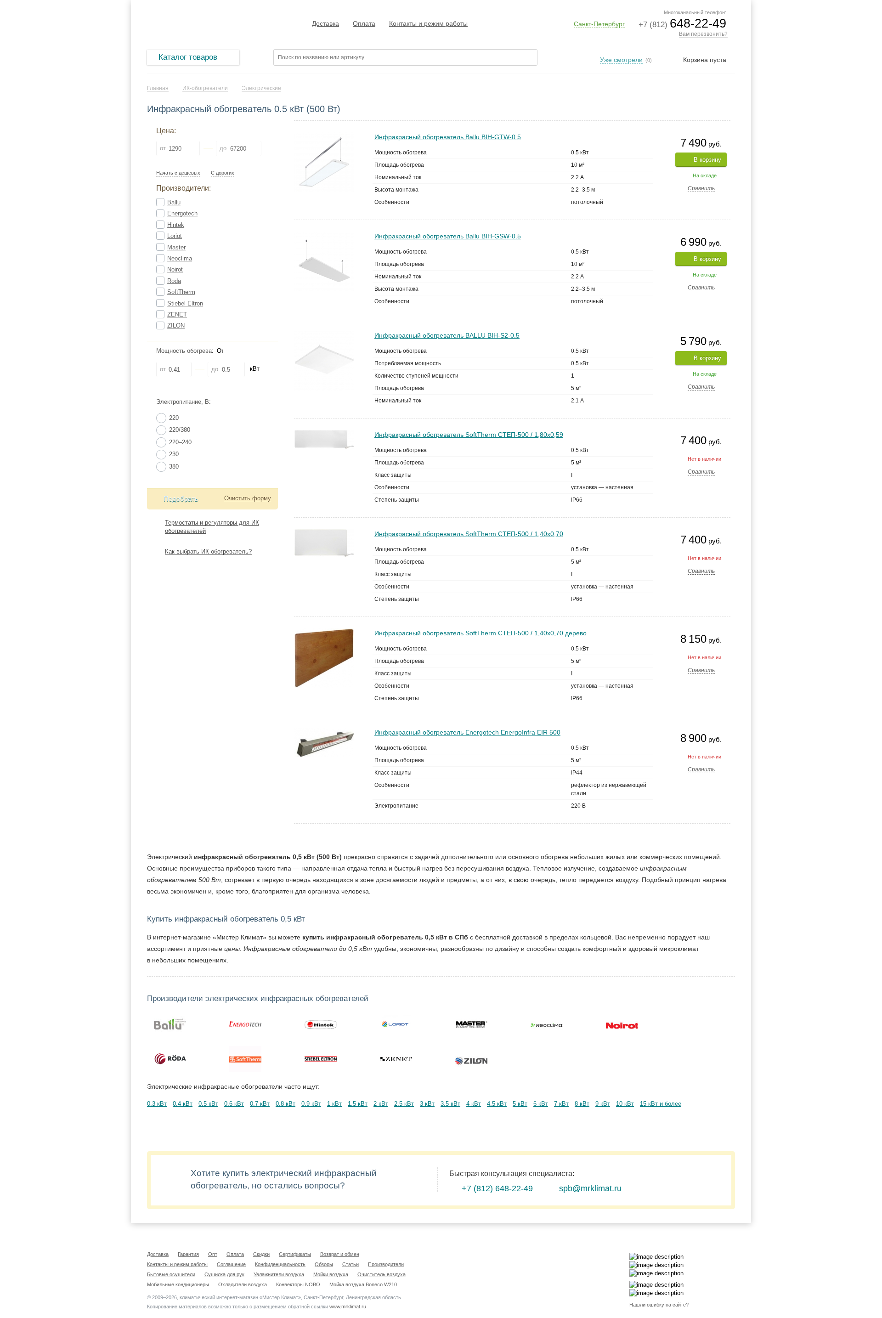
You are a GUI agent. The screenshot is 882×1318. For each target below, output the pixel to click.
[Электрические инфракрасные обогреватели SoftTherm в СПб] (245, 1059)
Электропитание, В (182, 401)
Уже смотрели (621, 59)
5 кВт (520, 1103)
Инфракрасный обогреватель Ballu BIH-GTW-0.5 (447, 137)
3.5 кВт (450, 1103)
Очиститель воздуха (381, 1274)
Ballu (174, 202)
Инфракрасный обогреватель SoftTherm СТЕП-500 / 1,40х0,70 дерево (480, 633)
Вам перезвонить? (703, 34)
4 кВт (473, 1103)
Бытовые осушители (171, 1274)
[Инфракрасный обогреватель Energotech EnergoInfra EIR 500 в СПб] (324, 731)
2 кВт (380, 1103)
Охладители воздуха (242, 1284)
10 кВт (625, 1103)
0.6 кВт (234, 1103)
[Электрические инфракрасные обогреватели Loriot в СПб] (396, 1024)
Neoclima (179, 258)
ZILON (176, 325)
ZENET (177, 314)
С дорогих (222, 172)
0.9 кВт (311, 1103)
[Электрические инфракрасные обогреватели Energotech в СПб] (245, 1024)
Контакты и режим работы (428, 23)
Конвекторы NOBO (298, 1284)
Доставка (325, 23)
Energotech (182, 213)
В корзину (707, 159)
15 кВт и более (660, 1103)
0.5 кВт (208, 1103)
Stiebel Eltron (185, 303)
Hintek (175, 224)
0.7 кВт (260, 1103)
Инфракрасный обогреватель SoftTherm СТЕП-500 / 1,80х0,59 (468, 434)
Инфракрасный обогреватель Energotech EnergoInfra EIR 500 (467, 732)
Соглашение (231, 1264)
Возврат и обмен (339, 1254)
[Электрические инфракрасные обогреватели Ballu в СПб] (170, 1024)
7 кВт (561, 1103)
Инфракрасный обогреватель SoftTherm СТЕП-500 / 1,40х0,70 (468, 533)
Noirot (175, 269)
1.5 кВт (358, 1103)
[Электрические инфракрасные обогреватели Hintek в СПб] (321, 1024)
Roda (174, 280)
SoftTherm (181, 291)
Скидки (261, 1254)
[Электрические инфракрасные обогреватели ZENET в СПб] (396, 1059)
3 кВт (427, 1103)
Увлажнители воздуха (279, 1274)
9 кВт (602, 1103)
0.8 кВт (285, 1103)
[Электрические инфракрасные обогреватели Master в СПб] (471, 1024)
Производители (386, 1264)
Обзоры (324, 1264)
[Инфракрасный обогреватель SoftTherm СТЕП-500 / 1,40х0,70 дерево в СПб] (324, 632)
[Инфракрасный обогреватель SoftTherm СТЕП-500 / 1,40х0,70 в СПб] (324, 533)
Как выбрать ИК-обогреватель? (208, 551)
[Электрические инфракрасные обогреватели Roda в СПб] (170, 1059)
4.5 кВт (497, 1103)
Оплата (364, 23)
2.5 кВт (404, 1103)
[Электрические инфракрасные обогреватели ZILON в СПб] (471, 1059)
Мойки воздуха (330, 1274)
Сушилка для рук (224, 1274)
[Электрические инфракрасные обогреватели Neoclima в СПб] (547, 1024)
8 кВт (582, 1103)
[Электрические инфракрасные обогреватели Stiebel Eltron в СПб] (321, 1059)
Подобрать (181, 499)
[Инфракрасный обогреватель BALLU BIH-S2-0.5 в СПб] (324, 334)
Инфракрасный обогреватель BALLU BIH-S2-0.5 (447, 335)
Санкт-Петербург (599, 24)
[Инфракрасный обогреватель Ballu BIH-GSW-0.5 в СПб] (324, 235)
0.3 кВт (157, 1103)
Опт (212, 1254)
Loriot (174, 235)
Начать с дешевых (178, 172)
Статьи (350, 1264)
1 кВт (334, 1103)
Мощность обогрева (184, 350)
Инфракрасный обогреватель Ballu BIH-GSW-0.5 (447, 236)
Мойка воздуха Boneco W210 (363, 1284)
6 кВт (540, 1103)
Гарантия (188, 1254)
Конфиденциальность (280, 1264)
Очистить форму (247, 498)
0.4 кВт (182, 1103)
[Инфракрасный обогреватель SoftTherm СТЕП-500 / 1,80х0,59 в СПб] (324, 433)
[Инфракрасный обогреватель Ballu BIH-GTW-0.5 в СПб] (324, 136)
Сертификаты (295, 1254)
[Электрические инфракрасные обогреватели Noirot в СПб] (622, 1024)
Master (176, 247)
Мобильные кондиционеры (178, 1284)
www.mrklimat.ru (347, 1306)
